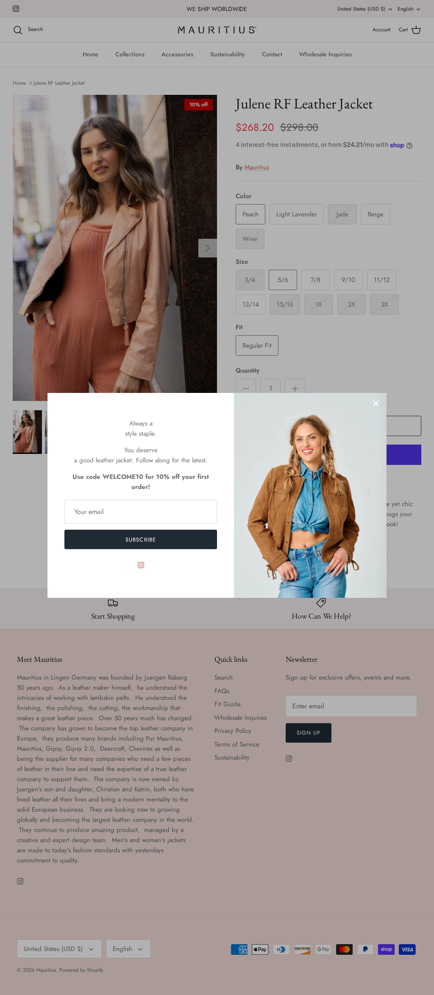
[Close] (376, 403)
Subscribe (140, 540)
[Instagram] (141, 565)
